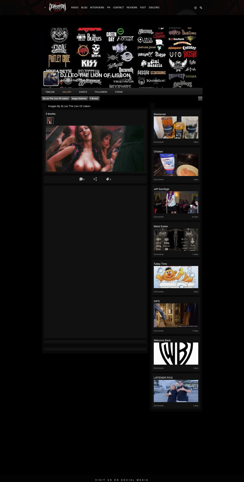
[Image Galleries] (44, 105)
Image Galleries (79, 98)
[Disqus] (95, 225)
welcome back (162, 340)
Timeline (50, 91)
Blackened (160, 114)
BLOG (84, 7)
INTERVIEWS (97, 7)
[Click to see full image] (122, 58)
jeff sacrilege (161, 189)
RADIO (74, 7)
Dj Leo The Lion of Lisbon (55, 98)
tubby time (160, 263)
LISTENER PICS (163, 377)
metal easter (161, 226)
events (83, 91)
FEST (143, 7)
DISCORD (154, 7)
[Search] (201, 7)
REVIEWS (132, 7)
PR (108, 7)
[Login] (195, 7)
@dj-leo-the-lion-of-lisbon (80, 80)
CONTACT (118, 7)
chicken (158, 151)
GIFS (157, 301)
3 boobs (94, 98)
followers (101, 91)
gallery (66, 91)
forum (118, 91)
